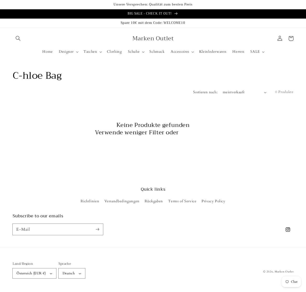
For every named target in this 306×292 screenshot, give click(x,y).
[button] (18, 38)
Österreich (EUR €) (31, 273)
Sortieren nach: (205, 92)
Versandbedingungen (122, 201)
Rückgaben (154, 201)
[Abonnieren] (97, 229)
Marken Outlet (284, 271)
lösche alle (195, 132)
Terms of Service (182, 201)
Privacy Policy (213, 201)
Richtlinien (90, 201)
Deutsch (69, 273)
